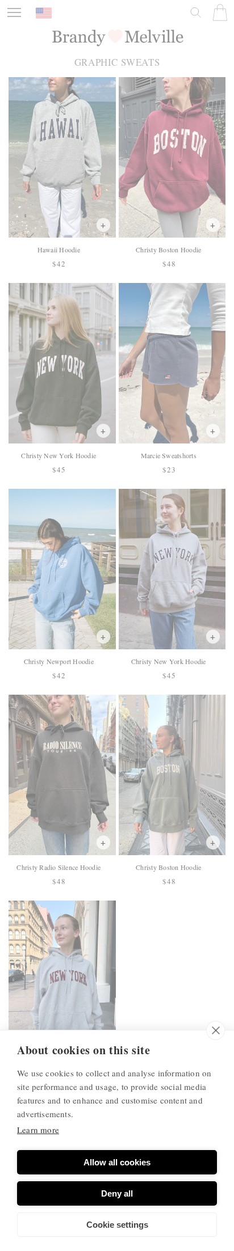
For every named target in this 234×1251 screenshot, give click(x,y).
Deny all (117, 1193)
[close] (215, 1030)
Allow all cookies (117, 1162)
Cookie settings (117, 1224)
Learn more (38, 1129)
